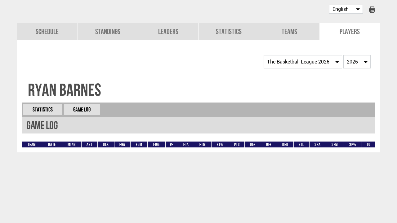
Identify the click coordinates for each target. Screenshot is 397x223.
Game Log (82, 109)
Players (350, 31)
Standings (107, 31)
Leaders (168, 31)
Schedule (47, 31)
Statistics (229, 31)
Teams (289, 31)
